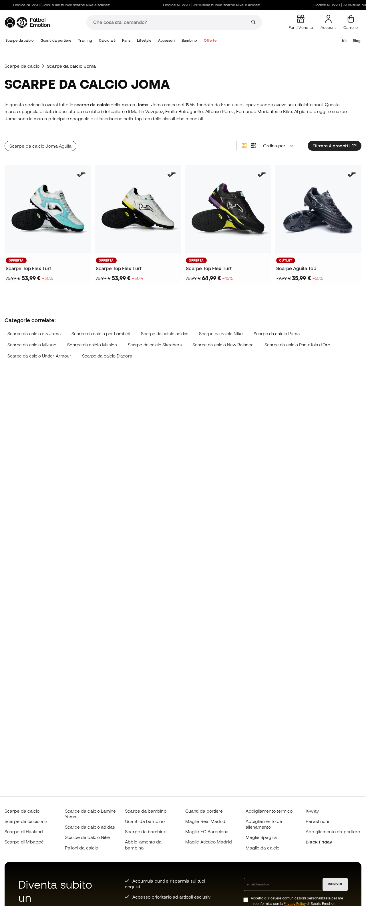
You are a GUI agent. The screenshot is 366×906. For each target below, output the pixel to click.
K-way (312, 810)
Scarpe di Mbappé (24, 841)
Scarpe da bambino (145, 810)
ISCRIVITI (335, 884)
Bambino (189, 40)
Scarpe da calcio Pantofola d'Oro (297, 344)
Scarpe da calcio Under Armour (39, 355)
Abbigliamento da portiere (333, 831)
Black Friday (319, 841)
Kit (344, 41)
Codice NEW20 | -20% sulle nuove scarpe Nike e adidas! (54, 5)
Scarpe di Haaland (24, 831)
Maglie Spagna (261, 837)
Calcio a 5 (107, 40)
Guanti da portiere (56, 40)
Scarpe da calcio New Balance (223, 344)
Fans (126, 40)
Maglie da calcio (262, 847)
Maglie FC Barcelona (206, 831)
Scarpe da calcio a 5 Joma (34, 333)
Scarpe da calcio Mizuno (32, 344)
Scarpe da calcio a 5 (26, 821)
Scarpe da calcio (19, 40)
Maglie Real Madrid (205, 821)
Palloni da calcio (81, 847)
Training (85, 40)
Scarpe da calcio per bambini (100, 333)
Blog (357, 41)
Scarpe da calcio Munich (92, 344)
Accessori (166, 40)
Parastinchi (317, 821)
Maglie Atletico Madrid (208, 841)
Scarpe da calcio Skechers (155, 344)
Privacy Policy (295, 903)
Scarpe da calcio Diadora (107, 355)
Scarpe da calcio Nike (221, 333)
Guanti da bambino (144, 821)
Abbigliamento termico (269, 810)
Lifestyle (144, 40)
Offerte (210, 40)
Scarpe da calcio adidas (164, 333)
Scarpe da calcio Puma (277, 333)
